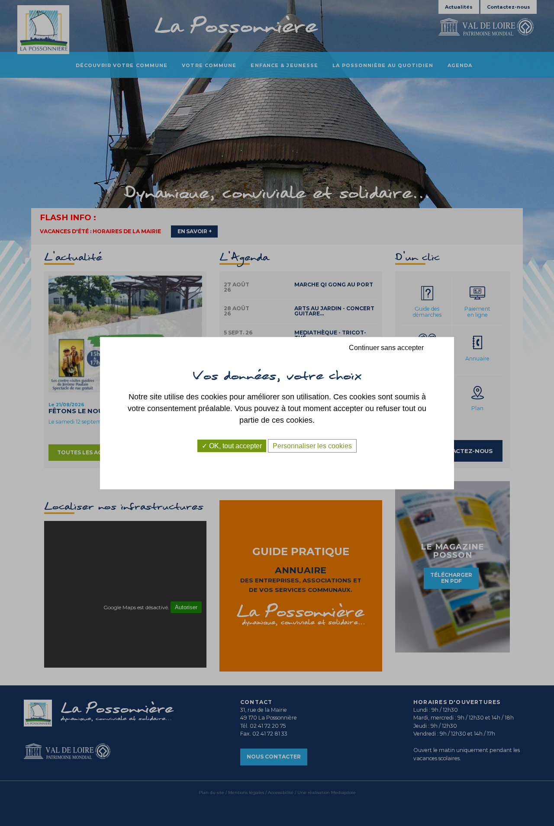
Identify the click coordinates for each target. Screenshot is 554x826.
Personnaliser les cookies (312, 445)
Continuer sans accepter (386, 347)
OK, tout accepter (234, 445)
